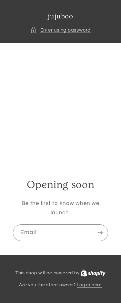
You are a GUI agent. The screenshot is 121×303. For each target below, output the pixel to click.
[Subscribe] (100, 232)
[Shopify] (93, 272)
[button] (60, 30)
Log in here (89, 284)
